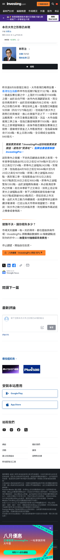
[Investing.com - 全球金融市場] (16, 4)
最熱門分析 (8, 11)
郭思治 (23, 48)
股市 (49, 11)
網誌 (4, 444)
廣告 (34, 450)
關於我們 (36, 444)
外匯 (42, 11)
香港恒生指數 (9, 91)
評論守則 (5, 335)
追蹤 (32, 66)
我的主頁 (23, 58)
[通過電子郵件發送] (27, 265)
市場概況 (32, 11)
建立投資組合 (8, 456)
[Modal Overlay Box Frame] (26, 542)
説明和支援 (37, 456)
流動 (4, 450)
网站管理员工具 (9, 461)
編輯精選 (21, 11)
